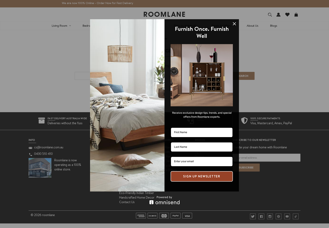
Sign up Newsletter (201, 176)
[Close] (234, 23)
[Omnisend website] (164, 200)
